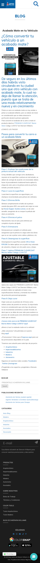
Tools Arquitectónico (10, 511)
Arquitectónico (11, 347)
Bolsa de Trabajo (9, 497)
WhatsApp (10, 554)
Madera (9, 355)
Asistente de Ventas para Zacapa (18, 402)
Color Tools (8, 506)
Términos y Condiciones (11, 500)
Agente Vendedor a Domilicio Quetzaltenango (22, 400)
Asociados (7, 428)
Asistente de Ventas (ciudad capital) (18, 397)
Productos (8, 462)
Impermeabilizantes (13, 350)
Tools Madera (8, 515)
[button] (34, 557)
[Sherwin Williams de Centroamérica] (10, 3)
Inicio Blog (6, 413)
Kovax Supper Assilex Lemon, (15, 209)
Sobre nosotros (10, 491)
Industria (9, 352)
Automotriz (10, 357)
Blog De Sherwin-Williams (14, 520)
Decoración (7, 432)
